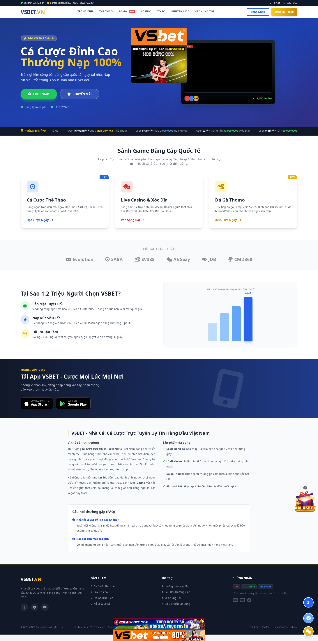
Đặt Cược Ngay (38, 220)
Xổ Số (161, 11)
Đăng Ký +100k (284, 12)
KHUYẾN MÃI (82, 94)
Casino (146, 11)
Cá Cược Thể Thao (105, 586)
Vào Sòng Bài (130, 220)
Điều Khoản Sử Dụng (177, 603)
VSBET (33, 12)
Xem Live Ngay (226, 220)
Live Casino (101, 592)
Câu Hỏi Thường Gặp (177, 592)
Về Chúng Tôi (204, 11)
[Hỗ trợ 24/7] (308, 631)
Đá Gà (126, 11)
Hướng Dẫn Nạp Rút (177, 586)
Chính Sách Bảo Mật (260, 627)
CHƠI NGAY (41, 94)
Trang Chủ (85, 11)
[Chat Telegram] (308, 618)
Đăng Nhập (258, 12)
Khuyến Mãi (180, 11)
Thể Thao (106, 11)
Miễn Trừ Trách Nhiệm (286, 627)
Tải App (276, 2)
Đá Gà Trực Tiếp (103, 598)
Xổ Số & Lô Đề (102, 603)
